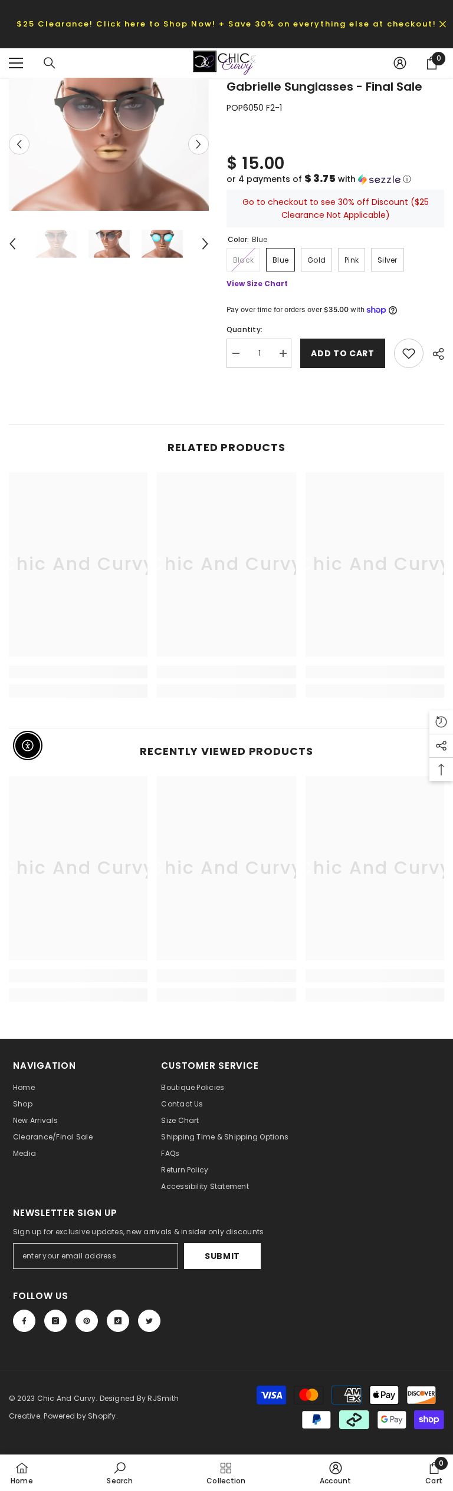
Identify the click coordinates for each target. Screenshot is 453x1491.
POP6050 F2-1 (254, 108)
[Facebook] (24, 1321)
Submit (222, 1256)
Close (442, 23)
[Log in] (400, 63)
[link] (78, 671)
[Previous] (19, 144)
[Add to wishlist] (409, 353)
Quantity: (244, 329)
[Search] (49, 63)
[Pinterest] (87, 1321)
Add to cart (343, 353)
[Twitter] (149, 1321)
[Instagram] (55, 1321)
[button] (335, 179)
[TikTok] (118, 1321)
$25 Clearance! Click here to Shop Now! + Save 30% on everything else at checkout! (226, 23)
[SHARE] (434, 354)
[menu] (16, 63)
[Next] (198, 144)
